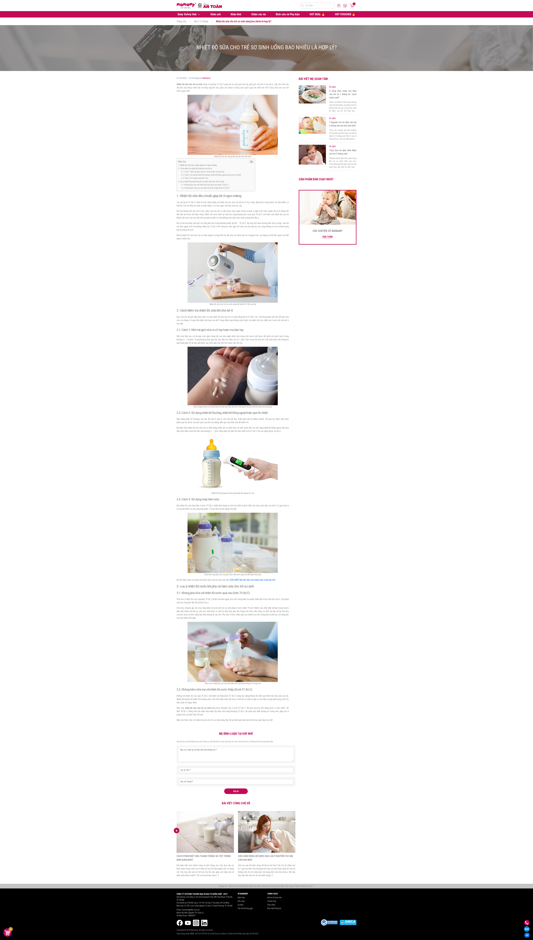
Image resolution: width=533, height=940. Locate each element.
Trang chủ (181, 21)
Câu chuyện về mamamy (327, 231)
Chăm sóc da (258, 14)
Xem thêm (327, 236)
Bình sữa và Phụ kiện (288, 14)
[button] (176, 830)
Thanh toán (271, 901)
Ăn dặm (332, 87)
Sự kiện (240, 905)
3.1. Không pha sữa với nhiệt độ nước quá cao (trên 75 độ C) (204, 185)
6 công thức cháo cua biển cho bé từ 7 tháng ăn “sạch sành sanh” (342, 94)
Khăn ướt (216, 14)
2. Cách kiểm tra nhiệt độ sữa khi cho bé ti (195, 168)
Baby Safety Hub (187, 14)
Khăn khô (236, 14)
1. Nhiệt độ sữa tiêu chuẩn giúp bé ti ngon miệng (197, 165)
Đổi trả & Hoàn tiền (274, 897)
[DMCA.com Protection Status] (348, 922)
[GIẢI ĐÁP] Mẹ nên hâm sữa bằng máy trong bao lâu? (253, 580)
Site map (241, 901)
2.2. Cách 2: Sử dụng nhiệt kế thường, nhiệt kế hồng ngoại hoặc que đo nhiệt (211, 175)
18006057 (191, 915)
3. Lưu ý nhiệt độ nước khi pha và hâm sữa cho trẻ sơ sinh (201, 181)
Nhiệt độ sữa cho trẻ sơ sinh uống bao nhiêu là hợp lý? (243, 21)
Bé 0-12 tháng (201, 21)
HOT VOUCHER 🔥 (345, 14)
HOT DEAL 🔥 (317, 14)
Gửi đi (236, 791)
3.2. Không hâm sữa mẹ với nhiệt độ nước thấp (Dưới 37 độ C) (205, 188)
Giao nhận (271, 905)
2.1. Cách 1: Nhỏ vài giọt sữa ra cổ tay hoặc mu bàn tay (202, 172)
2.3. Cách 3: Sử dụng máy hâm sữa (194, 178)
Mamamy (206, 78)
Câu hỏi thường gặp (245, 908)
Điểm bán (241, 897)
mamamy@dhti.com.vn (191, 910)
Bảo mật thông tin (274, 908)
